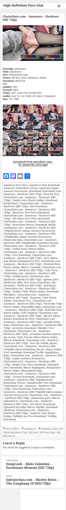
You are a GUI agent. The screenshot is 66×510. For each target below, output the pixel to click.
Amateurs (30, 428)
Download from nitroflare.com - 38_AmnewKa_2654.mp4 (33, 163)
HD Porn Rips (47, 432)
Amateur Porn (50, 428)
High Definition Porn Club (23, 5)
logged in (24, 447)
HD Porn (33, 432)
